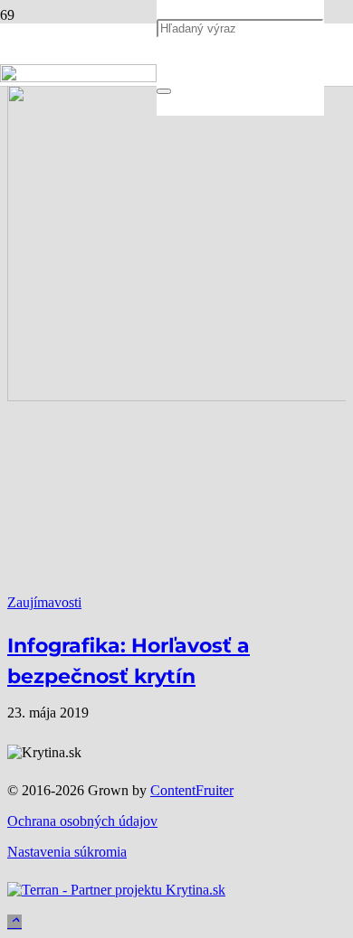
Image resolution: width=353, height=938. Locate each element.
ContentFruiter (192, 790)
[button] (14, 922)
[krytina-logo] (78, 77)
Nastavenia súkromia (67, 851)
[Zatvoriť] (164, 91)
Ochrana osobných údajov (82, 821)
